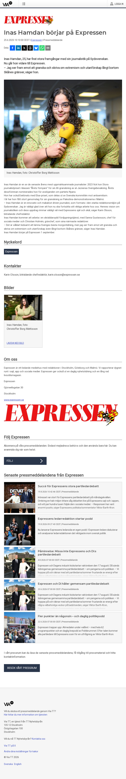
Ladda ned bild (15, 343)
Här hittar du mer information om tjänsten (25, 714)
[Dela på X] (24, 48)
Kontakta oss (38, 738)
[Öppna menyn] (24, 4)
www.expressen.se (14, 399)
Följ (10, 460)
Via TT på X (10, 745)
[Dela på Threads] (30, 48)
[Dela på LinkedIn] (18, 48)
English (17, 764)
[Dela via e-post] (48, 48)
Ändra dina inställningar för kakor (21, 751)
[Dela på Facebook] (12, 48)
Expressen (36, 40)
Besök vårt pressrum (22, 668)
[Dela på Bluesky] (36, 48)
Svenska (8, 764)
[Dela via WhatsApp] (42, 48)
